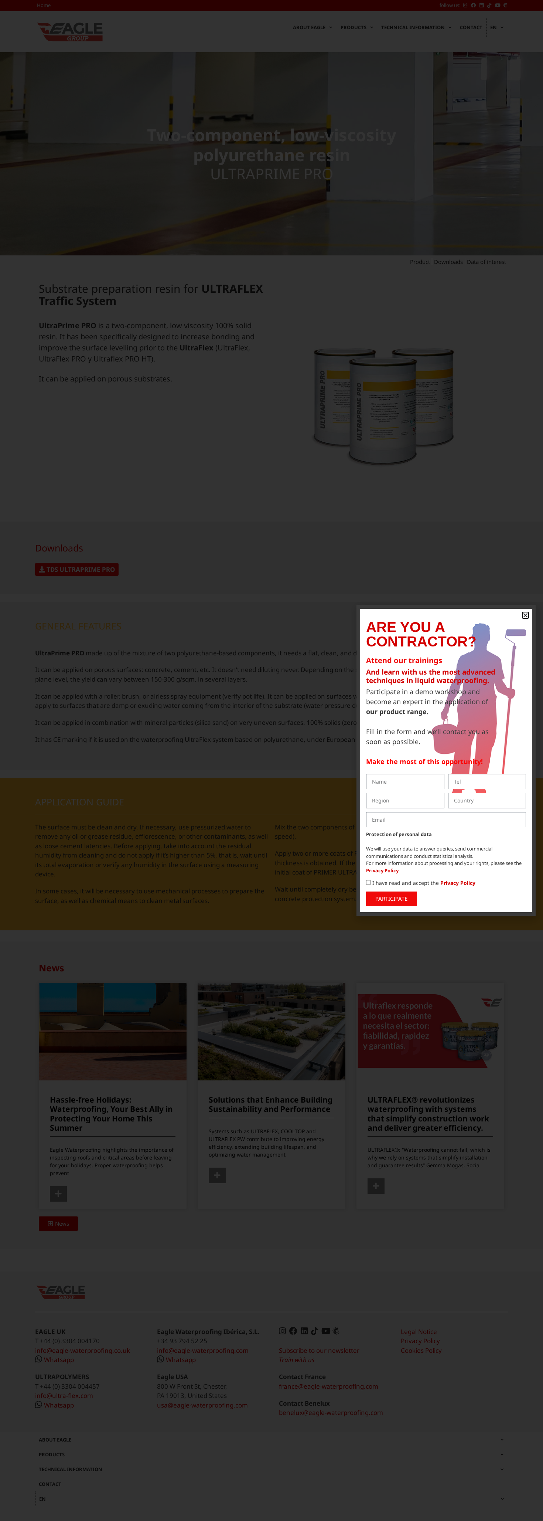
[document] (271, 760)
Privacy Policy (382, 870)
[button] (525, 615)
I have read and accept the (423, 882)
